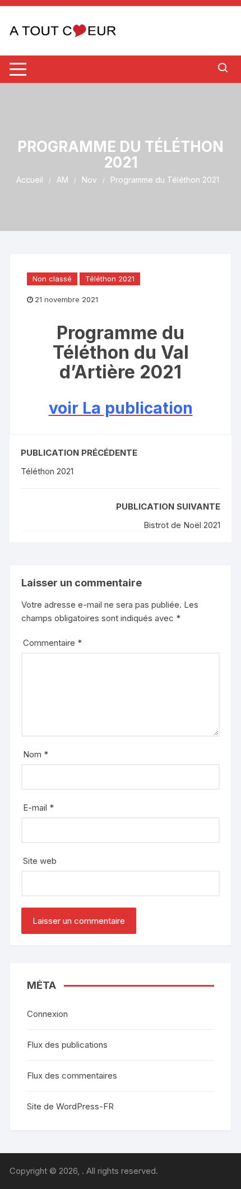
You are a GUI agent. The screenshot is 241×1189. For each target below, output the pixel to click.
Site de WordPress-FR (70, 1106)
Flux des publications (67, 1044)
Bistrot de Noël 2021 (181, 525)
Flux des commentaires (72, 1075)
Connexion (47, 1013)
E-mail (38, 807)
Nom (35, 754)
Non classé (52, 278)
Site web (40, 860)
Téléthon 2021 (110, 278)
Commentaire (52, 642)
